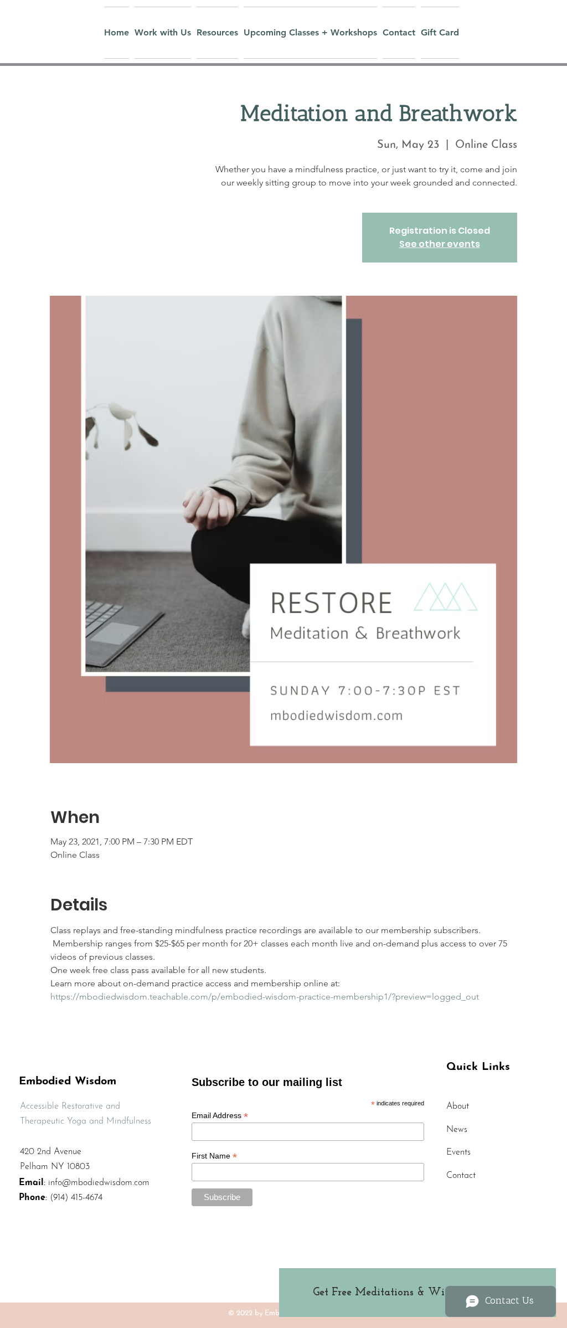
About (457, 1106)
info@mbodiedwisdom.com (99, 1182)
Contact (461, 1175)
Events (458, 1152)
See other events (439, 244)
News (456, 1129)
